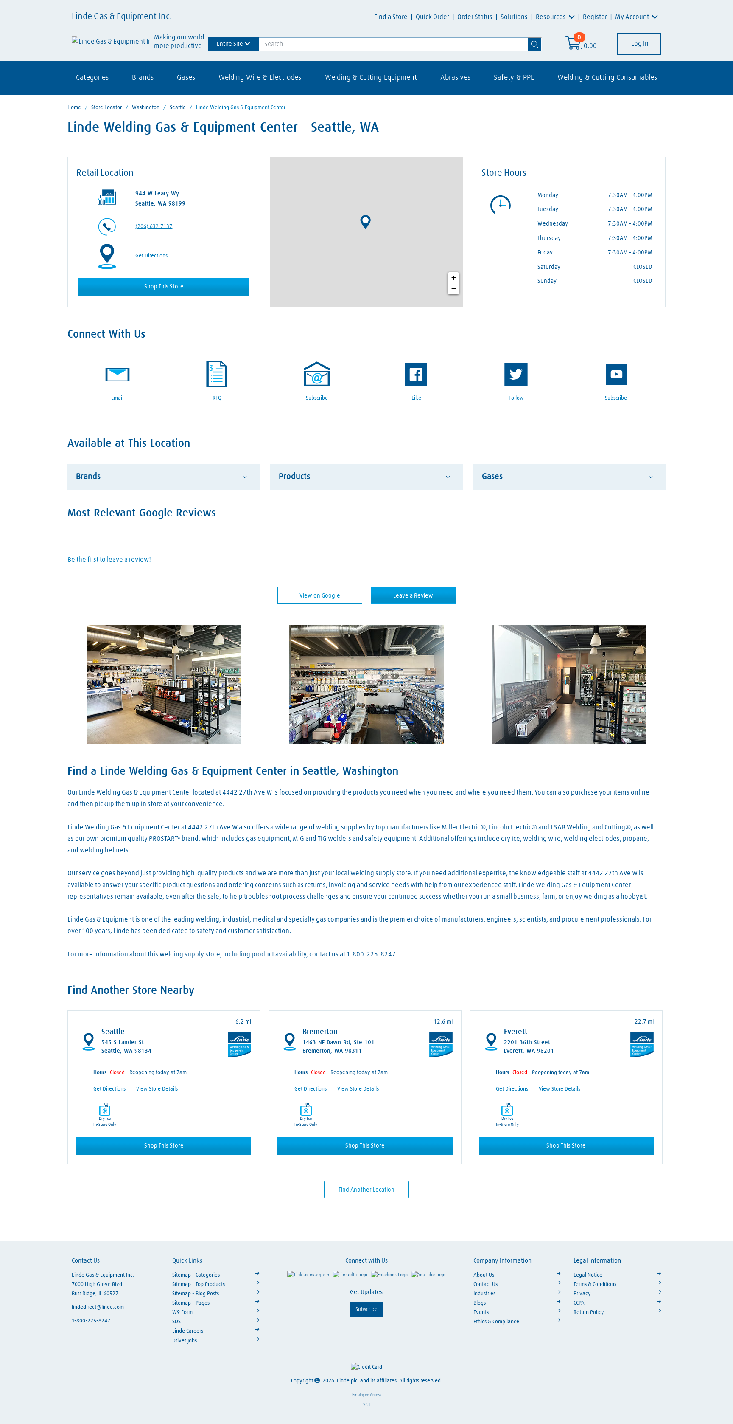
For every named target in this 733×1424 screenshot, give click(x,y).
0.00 (590, 45)
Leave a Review (413, 596)
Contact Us (485, 1284)
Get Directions (151, 256)
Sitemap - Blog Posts (195, 1294)
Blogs (479, 1303)
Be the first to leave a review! (109, 559)
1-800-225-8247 (91, 1321)
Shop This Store (164, 287)
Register (595, 17)
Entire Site (230, 44)
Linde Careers (187, 1331)
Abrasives (455, 78)
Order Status (474, 17)
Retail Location (105, 173)
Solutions (514, 17)
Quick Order (432, 17)
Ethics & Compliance (496, 1322)
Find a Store (391, 17)
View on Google (319, 596)
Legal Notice (588, 1275)
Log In (639, 43)
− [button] (453, 288)
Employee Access (366, 1395)
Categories (92, 78)
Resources (551, 17)
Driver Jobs (184, 1341)
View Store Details (157, 1089)
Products (294, 476)
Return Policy (589, 1312)
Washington (145, 107)
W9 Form (182, 1312)
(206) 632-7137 (153, 226)
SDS (176, 1322)
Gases (186, 78)
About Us (483, 1275)
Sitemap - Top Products (198, 1284)
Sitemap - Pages (191, 1303)
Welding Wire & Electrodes (259, 78)
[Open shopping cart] (573, 45)
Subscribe (366, 1309)
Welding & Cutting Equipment (371, 78)
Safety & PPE (514, 78)
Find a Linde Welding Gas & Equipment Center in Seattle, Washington (232, 771)
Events (481, 1312)
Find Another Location (366, 1190)
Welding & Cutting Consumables (607, 78)
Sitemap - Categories (196, 1275)
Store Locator (106, 107)
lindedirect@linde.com (98, 1307)
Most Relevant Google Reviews (141, 513)
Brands (143, 78)
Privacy (582, 1294)
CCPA (579, 1303)
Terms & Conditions (595, 1284)
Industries (484, 1294)
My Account (632, 17)
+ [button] (453, 277)
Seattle (178, 107)
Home (74, 107)
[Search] (535, 44)
